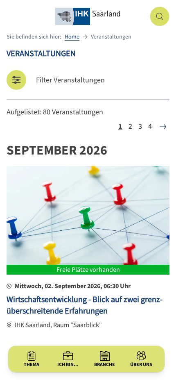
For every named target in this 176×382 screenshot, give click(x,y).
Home (72, 37)
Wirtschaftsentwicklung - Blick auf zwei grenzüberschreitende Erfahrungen (84, 305)
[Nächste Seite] (162, 126)
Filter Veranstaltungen (70, 80)
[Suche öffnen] (159, 16)
